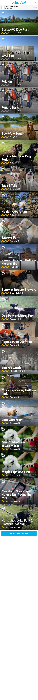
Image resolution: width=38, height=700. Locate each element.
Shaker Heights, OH (17, 527)
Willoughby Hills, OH (17, 371)
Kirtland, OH (14, 163)
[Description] (3, 13)
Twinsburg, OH (15, 319)
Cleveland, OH (15, 189)
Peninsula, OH (15, 241)
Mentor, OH (14, 267)
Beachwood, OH (16, 33)
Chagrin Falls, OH (16, 293)
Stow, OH (13, 137)
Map (35, 7)
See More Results (19, 533)
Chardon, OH (15, 475)
